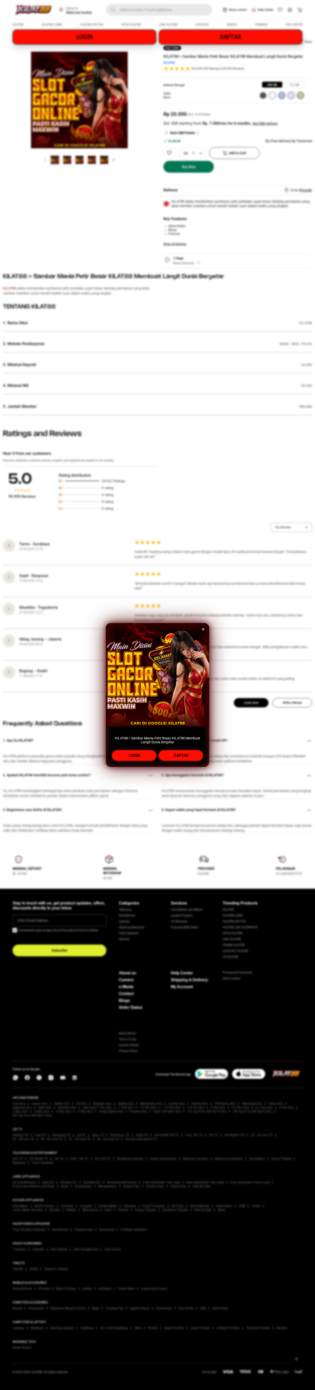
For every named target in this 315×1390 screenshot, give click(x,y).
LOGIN (134, 755)
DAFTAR (181, 755)
